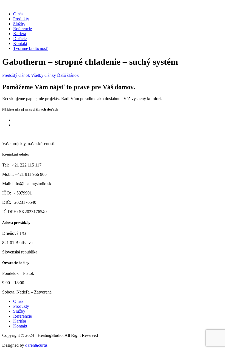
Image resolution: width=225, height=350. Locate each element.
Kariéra (19, 33)
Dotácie (20, 38)
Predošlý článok (16, 75)
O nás (18, 14)
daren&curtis (36, 345)
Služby (19, 23)
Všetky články (43, 75)
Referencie (22, 28)
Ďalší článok (68, 75)
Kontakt (20, 43)
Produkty (21, 18)
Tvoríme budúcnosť (30, 48)
